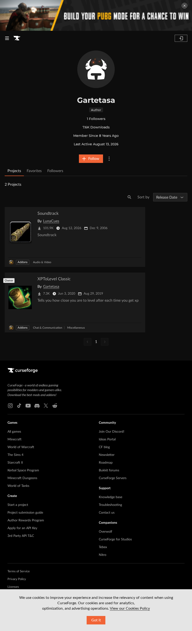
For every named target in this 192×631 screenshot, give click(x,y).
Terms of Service (18, 571)
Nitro (102, 555)
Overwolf (105, 531)
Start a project (17, 505)
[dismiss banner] (184, 5)
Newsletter (106, 455)
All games (14, 431)
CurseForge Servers (112, 478)
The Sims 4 (15, 455)
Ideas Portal (107, 439)
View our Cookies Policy (130, 608)
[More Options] (109, 158)
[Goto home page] (17, 38)
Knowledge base (110, 497)
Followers (55, 171)
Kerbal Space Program (23, 470)
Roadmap (106, 462)
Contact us (106, 512)
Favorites (34, 171)
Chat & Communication (47, 327)
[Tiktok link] (19, 405)
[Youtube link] (28, 405)
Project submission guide (25, 512)
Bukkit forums (109, 470)
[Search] (129, 197)
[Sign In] (181, 38)
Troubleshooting (110, 505)
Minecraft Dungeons (22, 478)
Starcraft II (15, 462)
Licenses (13, 587)
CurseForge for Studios (115, 539)
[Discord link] (37, 405)
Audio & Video (42, 262)
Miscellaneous (76, 327)
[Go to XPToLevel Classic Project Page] (75, 302)
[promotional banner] (96, 15)
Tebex (103, 547)
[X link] (46, 405)
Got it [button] (96, 620)
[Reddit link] (55, 405)
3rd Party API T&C (20, 536)
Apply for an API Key (22, 528)
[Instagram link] (10, 405)
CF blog (104, 447)
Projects (14, 171)
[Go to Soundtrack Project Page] (75, 237)
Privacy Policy (16, 579)
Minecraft (14, 439)
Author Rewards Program (25, 520)
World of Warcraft (20, 447)
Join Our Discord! (111, 431)
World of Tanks (18, 486)
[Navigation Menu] (7, 38)
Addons (23, 262)
